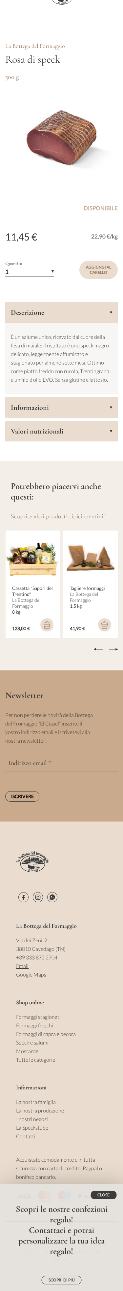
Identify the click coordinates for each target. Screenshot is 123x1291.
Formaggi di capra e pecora (46, 1034)
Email (22, 966)
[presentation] (98, 649)
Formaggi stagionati (38, 1017)
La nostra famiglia (36, 1102)
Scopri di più (62, 1279)
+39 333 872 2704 (36, 957)
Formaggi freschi (34, 1025)
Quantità (13, 263)
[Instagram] (38, 897)
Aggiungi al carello (98, 270)
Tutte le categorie (35, 1059)
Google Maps (31, 974)
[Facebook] (23, 897)
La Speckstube (32, 1127)
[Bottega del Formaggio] (32, 861)
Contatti (25, 1136)
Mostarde (27, 1051)
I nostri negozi (32, 1119)
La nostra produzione (40, 1110)
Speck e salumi (32, 1042)
